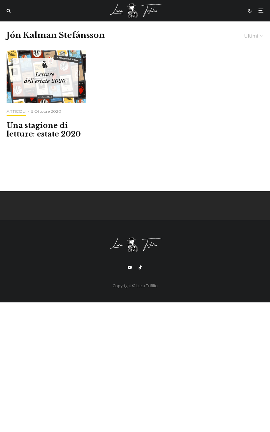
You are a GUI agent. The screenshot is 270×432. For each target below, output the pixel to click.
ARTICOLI (16, 111)
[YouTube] (129, 267)
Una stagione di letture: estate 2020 (44, 130)
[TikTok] (140, 267)
